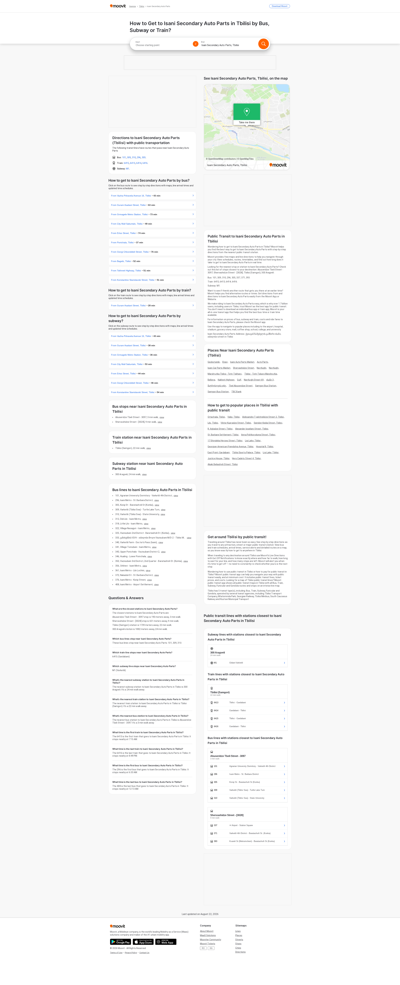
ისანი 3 (270, 380)
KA (211, 948)
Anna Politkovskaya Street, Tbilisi (258, 434)
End (203, 42)
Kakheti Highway (226, 380)
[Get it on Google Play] (120, 942)
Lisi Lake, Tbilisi (253, 440)
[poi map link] (247, 127)
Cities (238, 948)
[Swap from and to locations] (195, 44)
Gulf (239, 380)
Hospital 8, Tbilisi (264, 446)
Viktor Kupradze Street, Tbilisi (236, 423)
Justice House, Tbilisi (218, 458)
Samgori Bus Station (265, 385)
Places (238, 935)
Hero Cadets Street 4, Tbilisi (246, 458)
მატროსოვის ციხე (217, 385)
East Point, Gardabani (219, 452)
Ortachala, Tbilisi (216, 417)
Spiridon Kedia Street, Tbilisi (268, 423)
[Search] (263, 44)
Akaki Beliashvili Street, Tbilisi (223, 464)
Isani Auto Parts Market (242, 362)
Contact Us (144, 952)
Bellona (211, 380)
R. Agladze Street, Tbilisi (220, 429)
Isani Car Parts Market (219, 368)
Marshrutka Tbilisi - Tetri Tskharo (225, 374)
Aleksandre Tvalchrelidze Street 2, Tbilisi (263, 417)
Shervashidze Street (243, 368)
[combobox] (162, 45)
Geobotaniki (214, 362)
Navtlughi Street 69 (254, 380)
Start (137, 42)
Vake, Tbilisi (234, 417)
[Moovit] (118, 6)
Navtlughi (261, 368)
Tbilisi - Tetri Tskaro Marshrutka (260, 374)
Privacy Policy (131, 952)
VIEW (162, 417)
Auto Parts (262, 362)
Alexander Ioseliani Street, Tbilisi (251, 429)
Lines (238, 931)
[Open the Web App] (165, 942)
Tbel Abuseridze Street (240, 385)
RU (203, 948)
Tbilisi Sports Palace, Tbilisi (246, 452)
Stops (238, 943)
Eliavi (225, 362)
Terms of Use (116, 952)
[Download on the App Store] (143, 942)
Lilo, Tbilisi (213, 423)
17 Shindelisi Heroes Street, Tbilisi (225, 440)
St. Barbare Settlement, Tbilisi (223, 434)
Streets (239, 939)
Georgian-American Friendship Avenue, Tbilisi (230, 446)
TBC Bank (236, 391)
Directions (240, 952)
